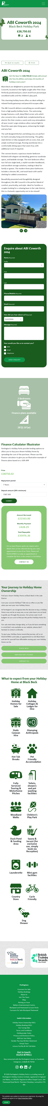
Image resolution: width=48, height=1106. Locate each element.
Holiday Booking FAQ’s (24, 1025)
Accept (6, 1102)
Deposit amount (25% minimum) (13, 490)
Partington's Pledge (24, 655)
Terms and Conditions (24, 1030)
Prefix (6, 261)
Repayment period (8, 480)
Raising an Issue (24, 1002)
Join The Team (24, 997)
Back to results (14, 63)
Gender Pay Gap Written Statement (24, 1041)
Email (8, 350)
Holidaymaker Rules (24, 1033)
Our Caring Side (24, 1028)
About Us (24, 994)
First (5, 272)
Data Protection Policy (25, 1098)
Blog (24, 1000)
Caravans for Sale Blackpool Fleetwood (24, 1010)
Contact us (24, 562)
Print (33, 63)
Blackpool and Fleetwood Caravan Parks (24, 1007)
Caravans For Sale (24, 989)
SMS (8, 347)
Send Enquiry (14, 360)
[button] (21, 230)
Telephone (10, 353)
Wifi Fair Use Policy (24, 1038)
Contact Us (24, 661)
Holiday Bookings (24, 992)
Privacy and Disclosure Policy (24, 1035)
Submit (9, 501)
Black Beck (24, 648)
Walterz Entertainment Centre (24, 1005)
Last (5, 283)
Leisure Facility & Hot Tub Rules (24, 1046)
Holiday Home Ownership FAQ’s (24, 1022)
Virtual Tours (24, 1043)
